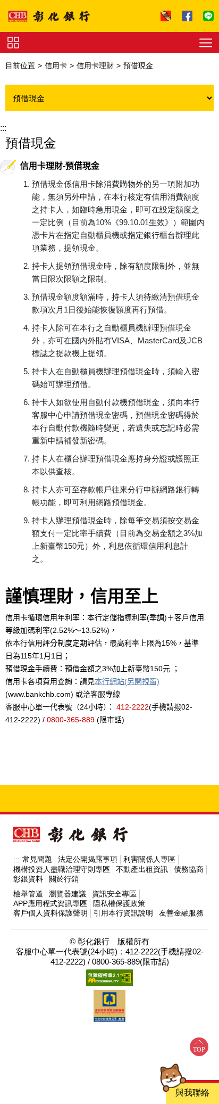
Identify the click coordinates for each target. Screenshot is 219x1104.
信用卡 (56, 65)
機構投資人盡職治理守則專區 (61, 869)
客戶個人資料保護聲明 (50, 913)
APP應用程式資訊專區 (50, 903)
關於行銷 (64, 879)
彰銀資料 (28, 879)
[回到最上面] (199, 1046)
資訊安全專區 (114, 893)
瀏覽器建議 (67, 893)
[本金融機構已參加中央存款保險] (109, 1006)
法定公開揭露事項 (87, 859)
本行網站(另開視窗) (127, 681)
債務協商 (189, 869)
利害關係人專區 (149, 859)
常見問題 (37, 859)
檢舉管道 (28, 893)
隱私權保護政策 (119, 903)
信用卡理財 (95, 65)
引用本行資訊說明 (123, 913)
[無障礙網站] (109, 977)
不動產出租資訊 (142, 869)
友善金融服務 (181, 913)
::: (3, 128)
